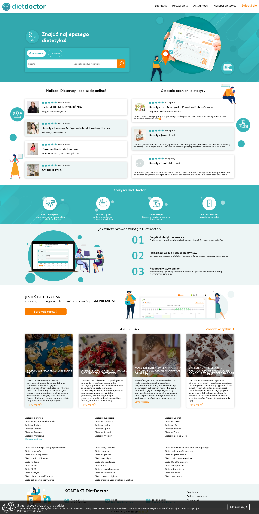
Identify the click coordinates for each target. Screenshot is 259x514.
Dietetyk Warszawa (34, 435)
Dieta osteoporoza (174, 465)
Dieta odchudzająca (105, 472)
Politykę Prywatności (29, 511)
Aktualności (193, 499)
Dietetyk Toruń (172, 432)
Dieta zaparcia (102, 450)
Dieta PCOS (30, 468)
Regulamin (192, 492)
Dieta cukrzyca (32, 472)
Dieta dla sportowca (105, 461)
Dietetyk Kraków (33, 424)
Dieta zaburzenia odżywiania (39, 479)
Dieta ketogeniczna (175, 468)
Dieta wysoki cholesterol (107, 468)
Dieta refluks (31, 465)
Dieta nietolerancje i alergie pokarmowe (45, 447)
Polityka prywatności (197, 496)
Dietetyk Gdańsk (173, 417)
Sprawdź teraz (45, 311)
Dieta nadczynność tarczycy (179, 450)
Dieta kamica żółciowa (36, 458)
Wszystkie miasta (34, 439)
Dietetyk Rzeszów (33, 432)
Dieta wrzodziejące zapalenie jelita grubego (187, 447)
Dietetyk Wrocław (103, 435)
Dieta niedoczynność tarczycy (40, 476)
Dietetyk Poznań (173, 428)
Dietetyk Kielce (172, 421)
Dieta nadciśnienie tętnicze (178, 458)
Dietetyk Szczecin (103, 432)
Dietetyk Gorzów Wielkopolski (40, 421)
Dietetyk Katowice (104, 421)
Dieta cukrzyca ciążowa (106, 476)
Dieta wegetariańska (175, 454)
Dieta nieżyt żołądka (105, 447)
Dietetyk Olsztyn (33, 428)
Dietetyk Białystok (34, 417)
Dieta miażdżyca (103, 458)
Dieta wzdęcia (32, 461)
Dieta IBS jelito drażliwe (177, 461)
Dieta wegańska (103, 454)
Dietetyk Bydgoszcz (104, 417)
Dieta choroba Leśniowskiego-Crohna (114, 479)
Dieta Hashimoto (173, 476)
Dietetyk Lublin (102, 424)
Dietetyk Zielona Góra (176, 435)
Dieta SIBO (100, 465)
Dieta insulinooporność (36, 454)
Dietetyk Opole (102, 428)
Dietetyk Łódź (172, 424)
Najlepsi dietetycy (225, 5)
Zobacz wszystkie (219, 328)
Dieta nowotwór (33, 450)
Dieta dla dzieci (172, 472)
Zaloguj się (249, 5)
